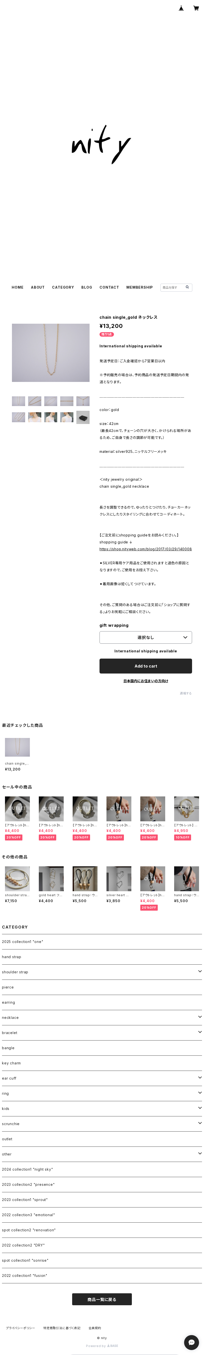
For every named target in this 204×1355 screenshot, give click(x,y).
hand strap (11, 957)
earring (8, 1002)
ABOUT (38, 287)
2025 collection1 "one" (23, 941)
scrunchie (11, 1124)
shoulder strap (15, 972)
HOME (17, 287)
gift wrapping (114, 625)
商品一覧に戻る (102, 1299)
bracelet (9, 1033)
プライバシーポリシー (20, 1328)
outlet (7, 1139)
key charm (11, 1063)
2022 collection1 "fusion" (25, 1275)
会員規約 (95, 1328)
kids (5, 1108)
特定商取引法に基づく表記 (62, 1328)
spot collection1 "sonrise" (25, 1260)
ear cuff (9, 1078)
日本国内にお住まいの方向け (145, 681)
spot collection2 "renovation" (29, 1230)
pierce (8, 987)
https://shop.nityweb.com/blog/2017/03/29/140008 (146, 549)
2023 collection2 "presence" (28, 1184)
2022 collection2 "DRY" (23, 1245)
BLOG (86, 287)
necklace (10, 1017)
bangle (8, 1048)
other (7, 1154)
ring (5, 1093)
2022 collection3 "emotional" (28, 1215)
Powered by (96, 1346)
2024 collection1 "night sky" (27, 1169)
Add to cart (146, 666)
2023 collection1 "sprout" (25, 1200)
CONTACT (109, 287)
